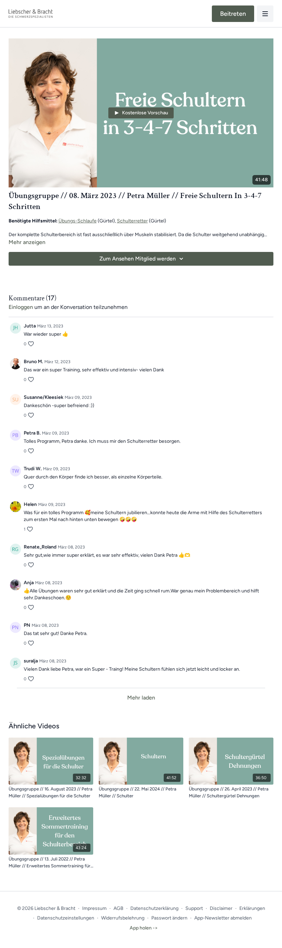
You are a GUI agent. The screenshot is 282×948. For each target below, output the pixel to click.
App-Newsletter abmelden (223, 918)
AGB (118, 908)
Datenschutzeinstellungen (65, 918)
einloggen (21, 307)
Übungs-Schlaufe (77, 221)
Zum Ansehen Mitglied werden (137, 258)
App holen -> (144, 928)
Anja (29, 583)
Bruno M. (33, 362)
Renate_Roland (40, 547)
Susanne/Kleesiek (43, 397)
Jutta (30, 326)
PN (27, 625)
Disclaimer (221, 908)
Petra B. (32, 433)
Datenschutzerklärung (154, 908)
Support (194, 908)
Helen (30, 504)
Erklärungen (252, 908)
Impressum (94, 908)
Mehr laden (141, 697)
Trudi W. (33, 469)
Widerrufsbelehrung (122, 918)
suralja (31, 661)
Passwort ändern (169, 918)
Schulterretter (132, 221)
